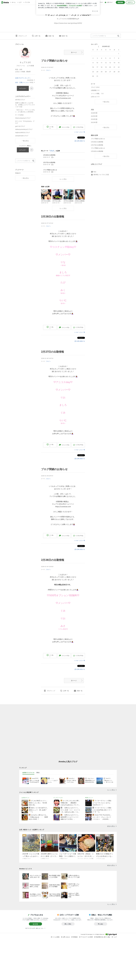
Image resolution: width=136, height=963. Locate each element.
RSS (94, 172)
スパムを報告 (56, 937)
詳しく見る (68, 924)
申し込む (100, 924)
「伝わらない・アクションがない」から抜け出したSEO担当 (25, 111)
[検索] (118, 36)
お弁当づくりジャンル (28, 772)
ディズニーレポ (58, 797)
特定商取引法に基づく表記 (103, 937)
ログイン (130, 2)
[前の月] (98, 46)
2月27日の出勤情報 (52, 351)
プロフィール (20, 65)
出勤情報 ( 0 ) (95, 90)
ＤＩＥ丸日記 (19, 115)
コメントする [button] (65, 127)
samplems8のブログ (21, 135)
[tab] (28, 772)
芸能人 (38, 772)
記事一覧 (37, 36)
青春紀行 (18, 173)
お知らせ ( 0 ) (95, 96)
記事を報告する (81, 141)
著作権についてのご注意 (101, 174)
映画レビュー (89, 797)
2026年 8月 (106, 46)
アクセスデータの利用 (87, 937)
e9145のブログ (20, 99)
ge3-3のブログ (20, 126)
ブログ (47, 70)
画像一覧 (51, 36)
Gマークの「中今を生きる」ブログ (24, 122)
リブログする (79, 127)
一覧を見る (105, 102)
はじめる (35, 924)
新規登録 (120, 2)
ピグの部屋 (30, 65)
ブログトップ (22, 36)
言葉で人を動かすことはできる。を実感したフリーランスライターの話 (25, 105)
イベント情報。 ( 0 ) (97, 93)
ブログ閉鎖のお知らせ (54, 60)
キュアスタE (25, 62)
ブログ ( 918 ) (95, 87)
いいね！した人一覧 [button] (79, 132)
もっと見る (63, 179)
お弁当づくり (25, 797)
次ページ (74, 52)
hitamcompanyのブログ (22, 118)
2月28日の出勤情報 (52, 216)
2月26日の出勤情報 (52, 559)
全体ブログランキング (22, 78)
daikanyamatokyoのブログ (23, 129)
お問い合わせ (66, 937)
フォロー (23, 88)
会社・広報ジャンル (21, 82)
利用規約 (75, 937)
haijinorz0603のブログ (22, 132)
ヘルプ (115, 937)
